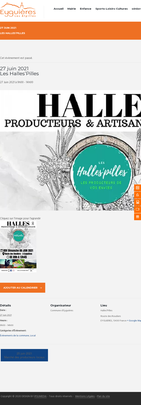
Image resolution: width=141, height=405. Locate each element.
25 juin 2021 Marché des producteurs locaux (24, 355)
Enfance (85, 8)
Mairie (71, 8)
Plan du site (103, 396)
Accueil (58, 8)
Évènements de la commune (14, 336)
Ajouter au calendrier (20, 287)
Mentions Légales (85, 396)
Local (33, 336)
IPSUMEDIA (40, 396)
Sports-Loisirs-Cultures (111, 8)
